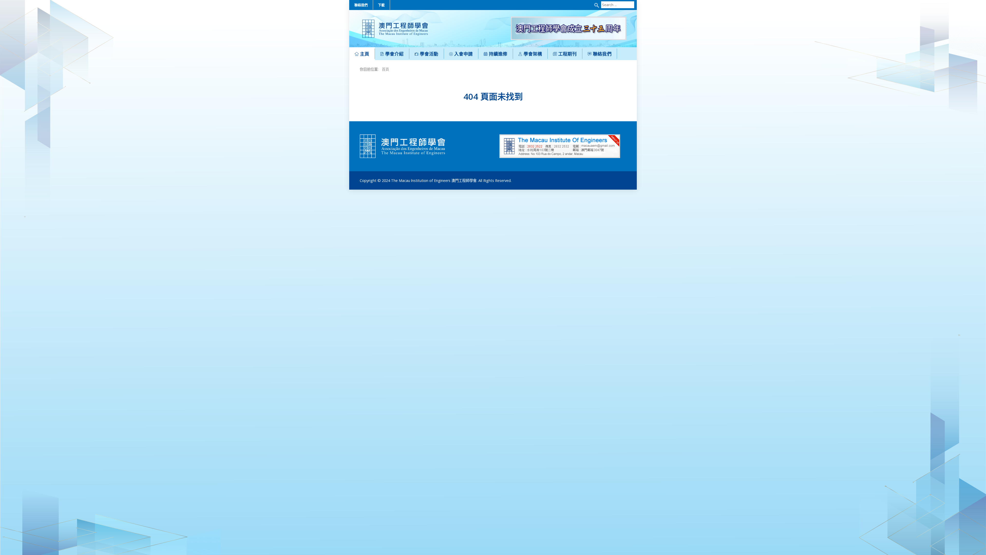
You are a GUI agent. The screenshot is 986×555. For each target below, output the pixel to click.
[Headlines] (395, 28)
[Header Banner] (568, 27)
